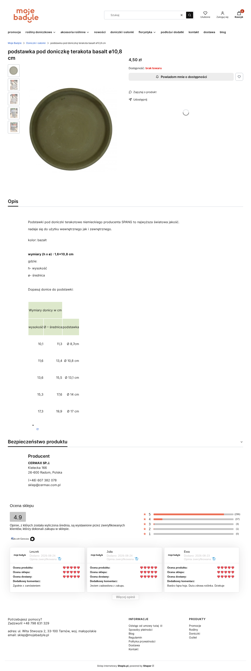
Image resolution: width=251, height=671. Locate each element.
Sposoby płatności (140, 629)
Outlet (193, 637)
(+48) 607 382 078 (42, 480)
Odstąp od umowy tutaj (144, 625)
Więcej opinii (125, 597)
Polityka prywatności (142, 641)
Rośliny (193, 629)
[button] (189, 15)
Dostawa (134, 645)
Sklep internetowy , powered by (124, 665)
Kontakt (133, 649)
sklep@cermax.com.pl (44, 485)
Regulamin (135, 637)
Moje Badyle (15, 43)
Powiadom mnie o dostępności (184, 77)
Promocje (195, 625)
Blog (131, 633)
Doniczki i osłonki (36, 43)
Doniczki (194, 633)
